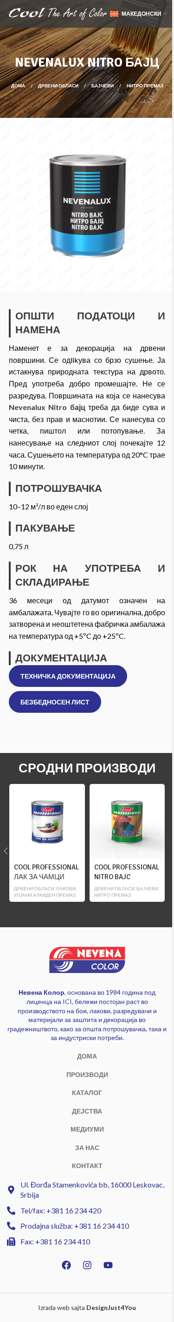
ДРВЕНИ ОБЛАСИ (58, 85)
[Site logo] (58, 13)
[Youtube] (108, 1265)
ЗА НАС (87, 1147)
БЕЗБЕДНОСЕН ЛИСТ (55, 702)
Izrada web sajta (61, 1307)
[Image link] (87, 959)
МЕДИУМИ (87, 1129)
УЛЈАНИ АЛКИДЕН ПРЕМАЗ (45, 895)
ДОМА (87, 1056)
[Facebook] (66, 1265)
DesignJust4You (111, 1307)
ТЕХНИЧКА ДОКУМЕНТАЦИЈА (68, 676)
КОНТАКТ (87, 1165)
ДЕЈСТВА (87, 1111)
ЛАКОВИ (66, 888)
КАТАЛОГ (87, 1092)
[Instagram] (87, 1265)
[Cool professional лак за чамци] (46, 821)
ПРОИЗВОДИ (87, 1074)
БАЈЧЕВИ (103, 85)
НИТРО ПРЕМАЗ (145, 85)
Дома (18, 85)
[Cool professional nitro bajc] (127, 821)
